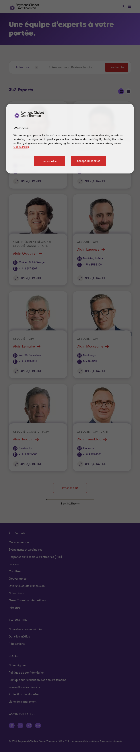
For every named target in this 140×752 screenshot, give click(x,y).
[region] (70, 138)
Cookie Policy (21, 147)
